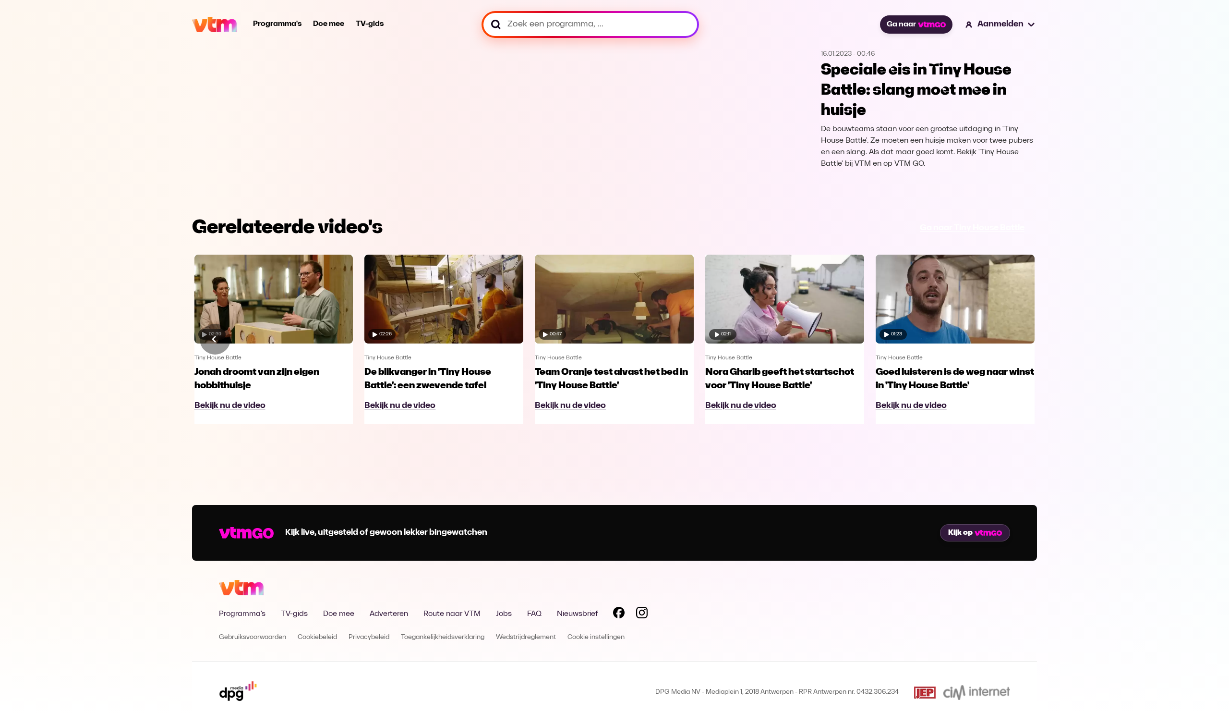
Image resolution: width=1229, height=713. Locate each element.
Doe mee (328, 24)
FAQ (534, 614)
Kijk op (960, 533)
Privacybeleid (369, 637)
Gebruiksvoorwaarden (252, 637)
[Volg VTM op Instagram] (642, 614)
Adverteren (389, 614)
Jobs (504, 614)
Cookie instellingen (596, 637)
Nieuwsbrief (577, 614)
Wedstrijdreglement (526, 637)
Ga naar (901, 24)
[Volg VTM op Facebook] (619, 614)
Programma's (277, 24)
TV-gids (370, 24)
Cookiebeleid (317, 637)
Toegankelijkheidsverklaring (442, 637)
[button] (1000, 24)
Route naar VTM (452, 614)
